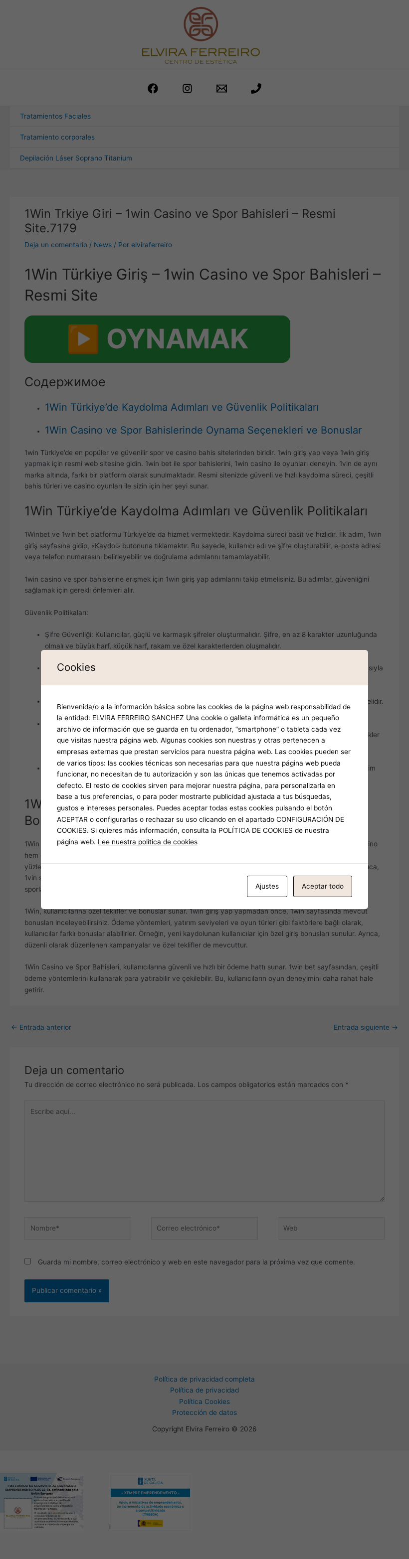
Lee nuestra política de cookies (148, 842)
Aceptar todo (323, 886)
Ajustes (267, 886)
